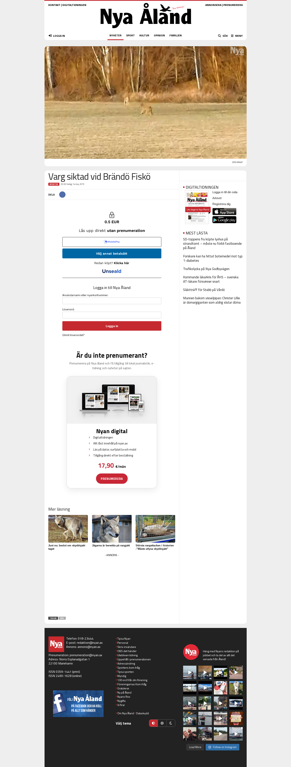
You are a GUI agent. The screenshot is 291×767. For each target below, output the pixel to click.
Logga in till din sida (224, 192)
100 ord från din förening (132, 680)
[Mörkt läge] (170, 723)
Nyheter (54, 184)
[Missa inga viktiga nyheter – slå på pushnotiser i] (220, 688)
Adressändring (126, 663)
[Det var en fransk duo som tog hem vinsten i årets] (190, 688)
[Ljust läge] (162, 723)
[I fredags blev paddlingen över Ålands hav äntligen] (190, 672)
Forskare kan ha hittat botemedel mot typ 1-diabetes (212, 258)
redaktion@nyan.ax (90, 642)
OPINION (159, 35)
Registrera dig (221, 204)
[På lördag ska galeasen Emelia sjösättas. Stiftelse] (205, 734)
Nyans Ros (123, 697)
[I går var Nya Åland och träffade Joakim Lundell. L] (190, 734)
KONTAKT (54, 5)
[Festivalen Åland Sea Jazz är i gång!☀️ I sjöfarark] (205, 672)
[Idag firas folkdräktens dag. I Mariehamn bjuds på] (190, 703)
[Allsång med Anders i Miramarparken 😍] (236, 703)
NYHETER (115, 35)
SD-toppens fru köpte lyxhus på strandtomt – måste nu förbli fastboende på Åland (212, 243)
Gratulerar (123, 688)
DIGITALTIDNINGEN (74, 5)
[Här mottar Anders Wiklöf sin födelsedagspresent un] (190, 718)
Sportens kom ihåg (128, 667)
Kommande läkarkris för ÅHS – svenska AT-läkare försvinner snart (211, 279)
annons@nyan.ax (89, 646)
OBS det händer (127, 651)
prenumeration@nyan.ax (86, 655)
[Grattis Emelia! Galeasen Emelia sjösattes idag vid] (205, 718)
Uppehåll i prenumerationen (134, 659)
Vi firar (121, 705)
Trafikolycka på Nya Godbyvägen (206, 268)
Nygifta (121, 701)
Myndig (121, 676)
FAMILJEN (175, 35)
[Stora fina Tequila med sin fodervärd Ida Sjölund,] (236, 688)
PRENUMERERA (233, 5)
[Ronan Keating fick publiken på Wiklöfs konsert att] (220, 703)
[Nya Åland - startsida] (145, 29)
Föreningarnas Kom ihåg (131, 684)
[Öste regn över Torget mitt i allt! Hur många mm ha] (220, 718)
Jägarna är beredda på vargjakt (111, 545)
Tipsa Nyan (123, 638)
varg (62, 618)
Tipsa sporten (125, 672)
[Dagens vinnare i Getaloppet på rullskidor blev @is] (220, 734)
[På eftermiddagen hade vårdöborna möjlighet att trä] (220, 672)
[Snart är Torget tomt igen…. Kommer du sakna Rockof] (205, 703)
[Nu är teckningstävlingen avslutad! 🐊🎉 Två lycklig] (236, 718)
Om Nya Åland (125, 713)
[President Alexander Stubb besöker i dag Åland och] (236, 672)
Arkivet (217, 198)
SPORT (130, 35)
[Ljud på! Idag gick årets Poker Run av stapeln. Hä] (236, 734)
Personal (122, 643)
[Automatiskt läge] (153, 723)
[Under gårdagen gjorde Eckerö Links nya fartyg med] (205, 688)
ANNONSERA (213, 5)
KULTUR (144, 35)
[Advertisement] (111, 585)
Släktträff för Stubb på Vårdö (204, 289)
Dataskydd (142, 713)
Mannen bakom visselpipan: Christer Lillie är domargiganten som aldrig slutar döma (212, 300)
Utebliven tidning (127, 655)
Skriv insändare (126, 647)
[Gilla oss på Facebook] (78, 703)
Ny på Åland (124, 692)
